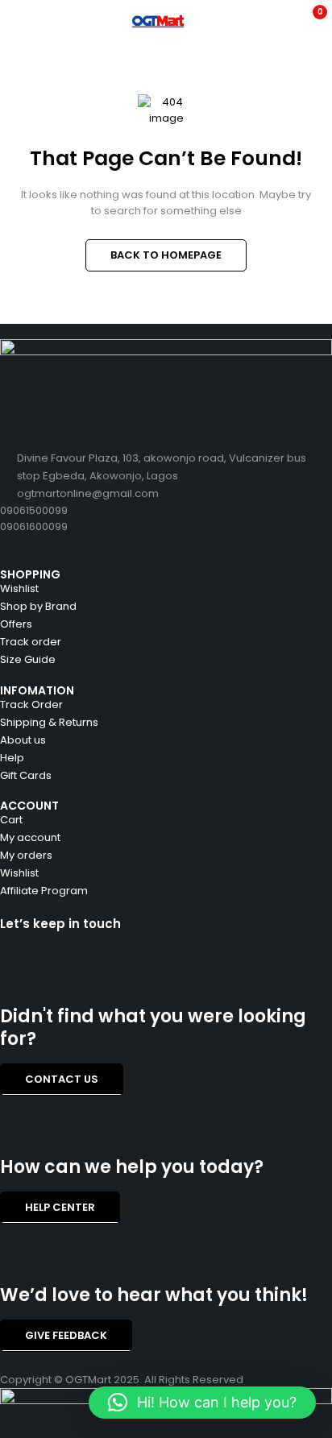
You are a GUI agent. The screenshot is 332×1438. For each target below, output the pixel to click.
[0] (309, 21)
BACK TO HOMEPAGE (166, 255)
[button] (202, 1402)
